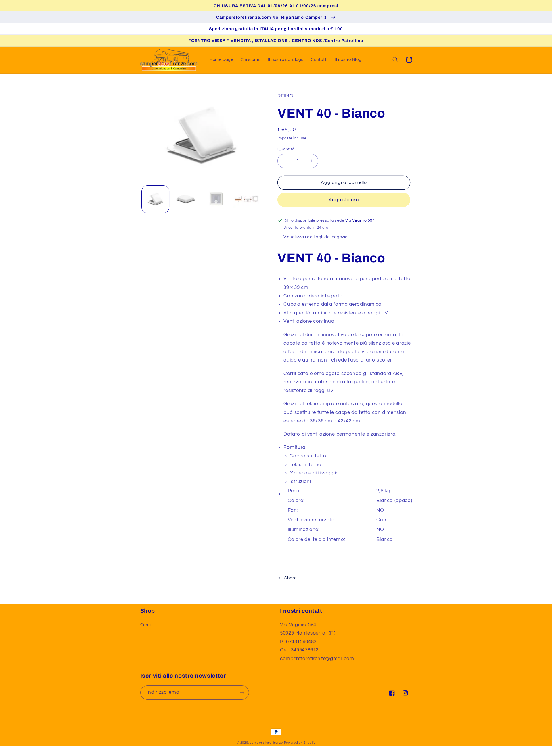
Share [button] (290, 578)
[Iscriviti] (241, 692)
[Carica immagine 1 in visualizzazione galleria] (155, 199)
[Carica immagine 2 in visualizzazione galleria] (186, 199)
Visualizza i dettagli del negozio (315, 237)
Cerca (146, 625)
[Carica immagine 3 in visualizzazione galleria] (216, 199)
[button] (395, 59)
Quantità (285, 149)
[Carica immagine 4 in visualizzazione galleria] (246, 199)
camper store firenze (266, 742)
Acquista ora (344, 199)
